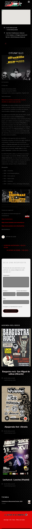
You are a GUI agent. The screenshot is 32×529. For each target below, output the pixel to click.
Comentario (6, 275)
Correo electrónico (22, 290)
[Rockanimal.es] (13, 6)
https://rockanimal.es (7, 219)
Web (4, 298)
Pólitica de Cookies (20, 519)
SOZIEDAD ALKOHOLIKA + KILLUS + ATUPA (15, 246)
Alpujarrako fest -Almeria (16, 427)
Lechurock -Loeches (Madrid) (16, 480)
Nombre (5, 290)
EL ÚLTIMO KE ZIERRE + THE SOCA (17, 250)
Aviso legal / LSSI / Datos (9, 519)
